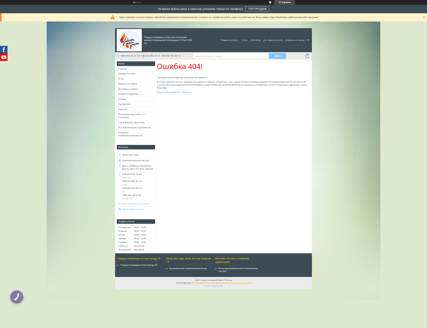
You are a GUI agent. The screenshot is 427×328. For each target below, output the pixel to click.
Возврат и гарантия (128, 93)
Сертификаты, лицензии (131, 122)
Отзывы (122, 99)
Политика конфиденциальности (130, 134)
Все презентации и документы (134, 127)
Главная (122, 68)
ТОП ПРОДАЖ (257, 9)
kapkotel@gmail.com (132, 209)
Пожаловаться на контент (206, 283)
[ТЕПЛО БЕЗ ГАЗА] (129, 39)
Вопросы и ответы (295, 40)
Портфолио (124, 104)
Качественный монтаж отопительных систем (238, 270)
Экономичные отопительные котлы (188, 268)
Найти (277, 56)
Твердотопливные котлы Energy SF (138, 264)
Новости (122, 109)
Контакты (256, 40)
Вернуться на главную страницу (173, 92)
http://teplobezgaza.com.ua (136, 203)
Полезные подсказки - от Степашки (131, 116)
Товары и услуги (228, 40)
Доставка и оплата (273, 40)
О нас (245, 40)
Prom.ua (228, 280)
